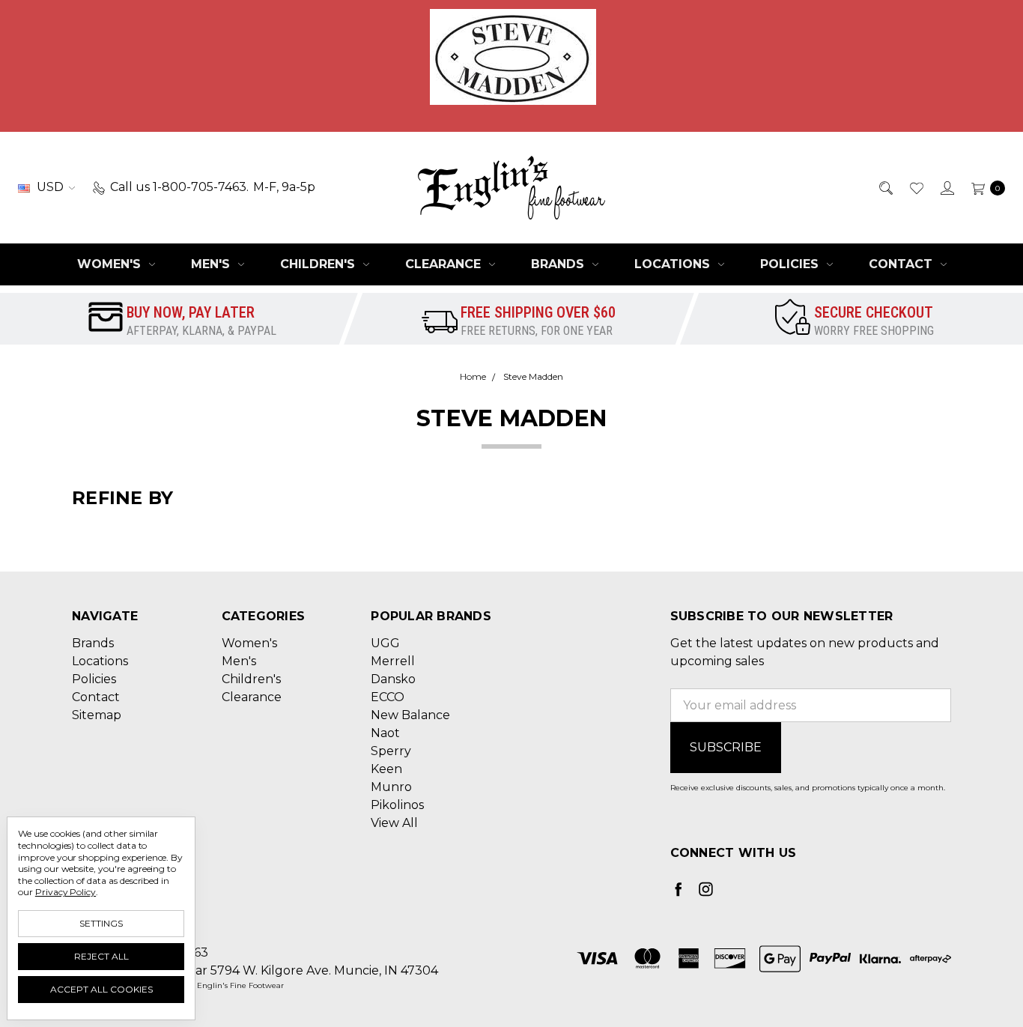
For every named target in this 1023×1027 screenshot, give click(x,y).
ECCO (387, 697)
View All (394, 823)
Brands (559, 264)
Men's (212, 264)
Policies (791, 264)
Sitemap (96, 715)
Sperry (391, 751)
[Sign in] (946, 187)
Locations (674, 264)
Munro (391, 787)
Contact (902, 264)
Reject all (101, 956)
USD (50, 187)
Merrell (393, 661)
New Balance (410, 715)
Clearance (445, 264)
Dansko (393, 679)
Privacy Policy (65, 891)
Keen (386, 769)
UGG (385, 643)
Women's (111, 264)
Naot (385, 733)
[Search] (885, 187)
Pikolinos (397, 805)
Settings (101, 923)
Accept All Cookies (101, 989)
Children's (319, 264)
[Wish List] (915, 187)
